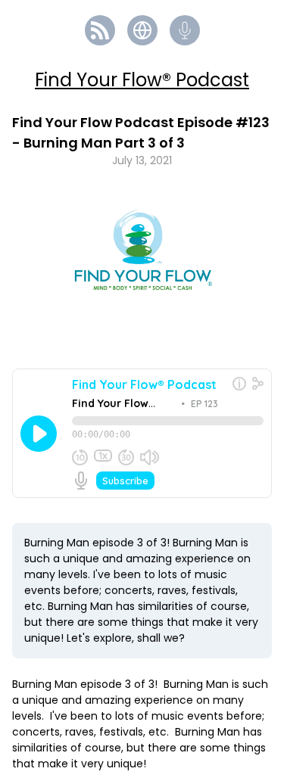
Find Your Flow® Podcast (142, 79)
